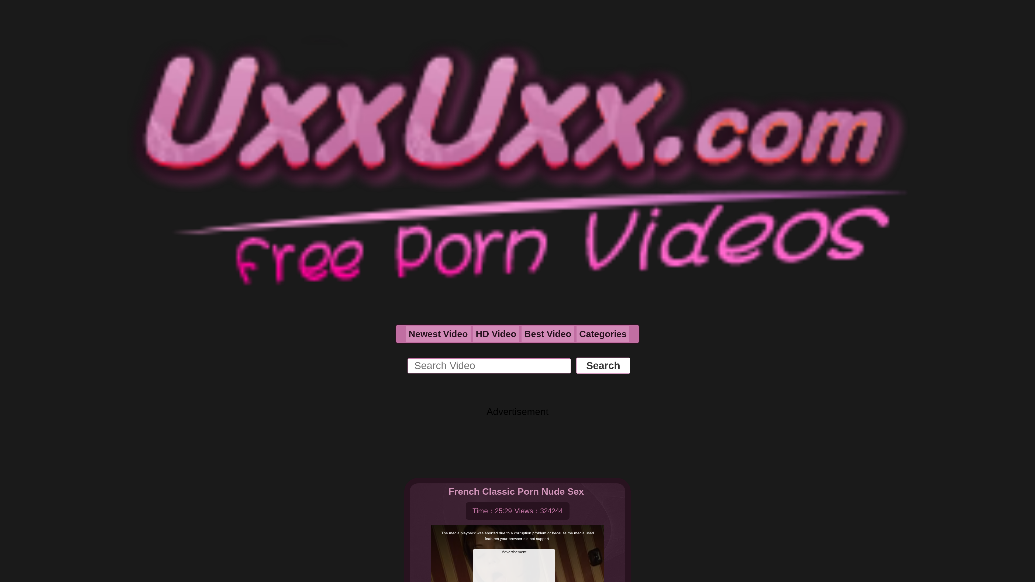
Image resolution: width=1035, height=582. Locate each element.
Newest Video (438, 334)
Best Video (547, 334)
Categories (603, 334)
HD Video (496, 334)
